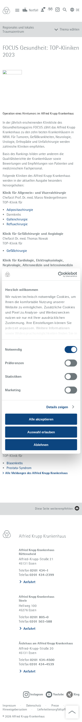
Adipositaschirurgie (20, 210)
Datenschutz (33, 705)
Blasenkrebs (15, 463)
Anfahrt (29, 582)
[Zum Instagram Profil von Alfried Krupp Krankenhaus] (57, 9)
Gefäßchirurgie (17, 251)
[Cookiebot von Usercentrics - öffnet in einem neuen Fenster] (58, 274)
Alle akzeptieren (41, 419)
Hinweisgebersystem (15, 709)
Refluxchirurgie (17, 224)
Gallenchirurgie (17, 219)
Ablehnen (41, 445)
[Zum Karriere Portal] (50, 9)
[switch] (71, 363)
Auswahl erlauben (41, 432)
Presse (55, 705)
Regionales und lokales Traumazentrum (18, 29)
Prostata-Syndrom (19, 468)
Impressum (9, 705)
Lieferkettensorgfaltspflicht (53, 709)
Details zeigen (57, 407)
